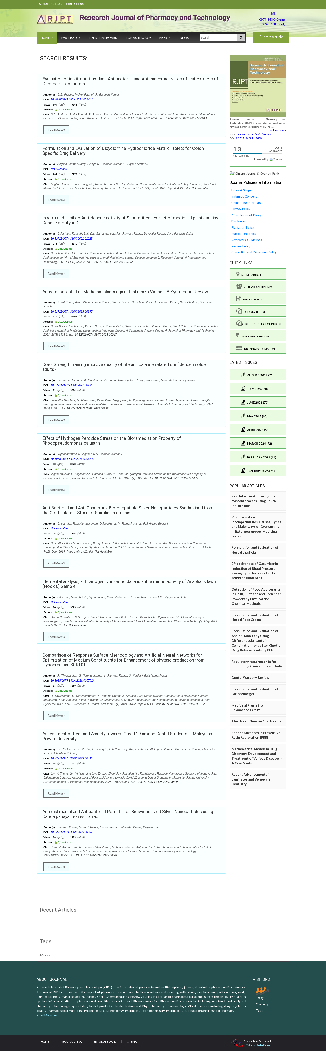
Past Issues (70, 37)
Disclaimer (238, 221)
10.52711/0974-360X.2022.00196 (71, 385)
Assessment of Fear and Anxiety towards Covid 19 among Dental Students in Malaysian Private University (127, 736)
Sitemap (132, 1041)
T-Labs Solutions (258, 1045)
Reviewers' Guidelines (246, 240)
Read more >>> (277, 130)
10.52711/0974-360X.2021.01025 (71, 238)
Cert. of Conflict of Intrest (261, 324)
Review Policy (240, 246)
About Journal (50, 4)
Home (46, 37)
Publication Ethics (243, 233)
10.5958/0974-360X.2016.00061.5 (72, 458)
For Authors (137, 37)
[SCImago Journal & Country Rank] (254, 173)
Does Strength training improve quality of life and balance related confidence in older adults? (124, 367)
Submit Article (271, 37)
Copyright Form (254, 311)
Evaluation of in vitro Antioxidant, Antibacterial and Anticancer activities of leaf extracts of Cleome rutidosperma (130, 81)
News (184, 37)
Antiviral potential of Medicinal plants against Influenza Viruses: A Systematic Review (125, 291)
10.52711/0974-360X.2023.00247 (71, 311)
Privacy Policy (240, 209)
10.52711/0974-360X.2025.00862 (71, 832)
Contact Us (75, 4)
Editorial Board (103, 37)
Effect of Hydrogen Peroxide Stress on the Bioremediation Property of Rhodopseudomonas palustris (111, 441)
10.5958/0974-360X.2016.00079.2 (72, 680)
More (164, 37)
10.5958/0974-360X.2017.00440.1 (72, 99)
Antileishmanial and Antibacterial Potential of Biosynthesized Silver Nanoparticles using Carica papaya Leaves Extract (127, 814)
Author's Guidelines (257, 287)
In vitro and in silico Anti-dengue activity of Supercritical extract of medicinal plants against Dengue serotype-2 (131, 220)
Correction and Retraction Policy (254, 252)
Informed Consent (244, 196)
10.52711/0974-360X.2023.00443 (71, 758)
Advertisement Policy (246, 215)
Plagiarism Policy (242, 227)
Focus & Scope (241, 190)
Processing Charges (254, 336)
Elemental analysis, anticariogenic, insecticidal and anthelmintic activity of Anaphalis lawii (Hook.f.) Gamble (129, 584)
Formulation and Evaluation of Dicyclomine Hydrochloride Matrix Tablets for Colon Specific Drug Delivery (123, 151)
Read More (55, 130)
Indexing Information (258, 348)
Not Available (59, 169)
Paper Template (252, 299)
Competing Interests (246, 202)
